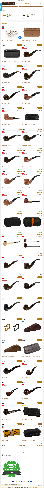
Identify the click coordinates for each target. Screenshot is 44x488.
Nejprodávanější (19, 21)
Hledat (27, 3)
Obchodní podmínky (25, 453)
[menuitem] (3, 6)
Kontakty (24, 454)
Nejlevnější (9, 21)
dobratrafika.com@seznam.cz (7, 452)
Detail (40, 129)
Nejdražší (14, 21)
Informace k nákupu (21, 0)
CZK (37, 0)
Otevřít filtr (5, 23)
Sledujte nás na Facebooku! (7, 455)
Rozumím (35, 487)
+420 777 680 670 (5, 454)
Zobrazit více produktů (21, 18)
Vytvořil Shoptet (40, 485)
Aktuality (24, 458)
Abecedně (24, 21)
